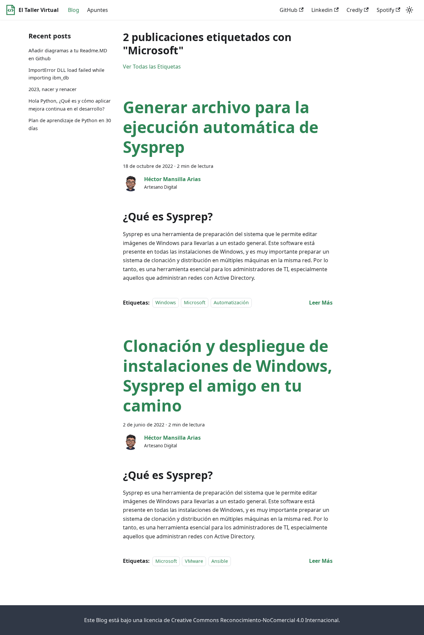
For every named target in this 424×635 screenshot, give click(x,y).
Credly (354, 10)
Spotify (385, 10)
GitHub (288, 10)
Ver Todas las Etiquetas (152, 66)
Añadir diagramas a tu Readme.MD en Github (67, 54)
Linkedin (322, 10)
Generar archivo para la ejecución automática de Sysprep (220, 127)
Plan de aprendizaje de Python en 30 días (69, 124)
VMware (194, 561)
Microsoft (194, 303)
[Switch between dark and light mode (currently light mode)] (409, 10)
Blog (73, 10)
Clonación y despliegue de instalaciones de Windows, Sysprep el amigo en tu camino (227, 375)
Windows (165, 303)
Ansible (219, 561)
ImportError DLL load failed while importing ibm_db (66, 74)
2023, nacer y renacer (52, 89)
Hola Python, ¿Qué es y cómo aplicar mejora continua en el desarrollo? (69, 105)
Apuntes (97, 10)
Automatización (231, 303)
